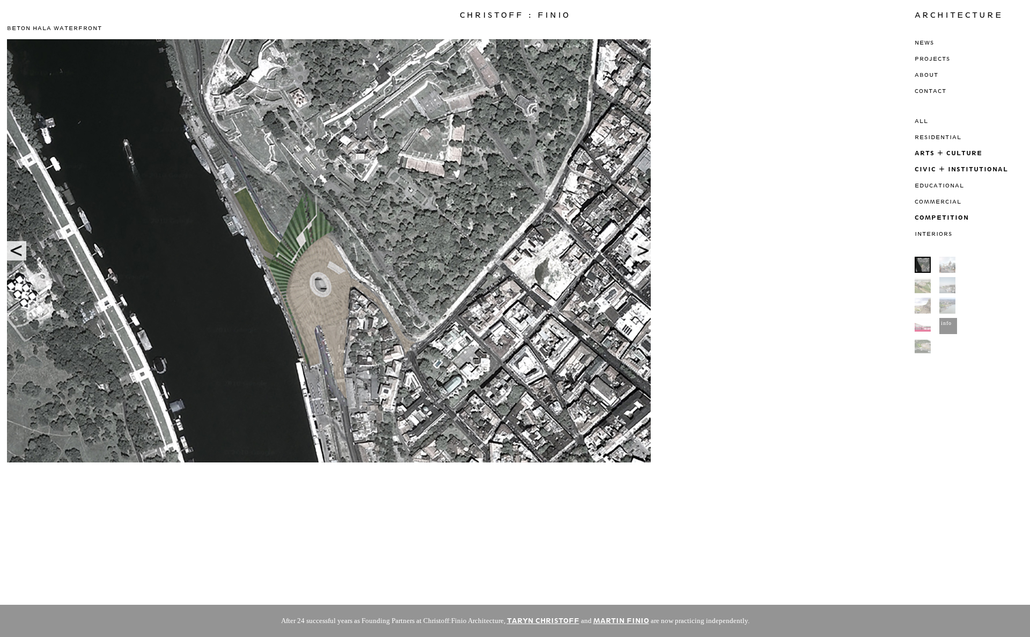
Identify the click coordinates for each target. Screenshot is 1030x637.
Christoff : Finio (515, 15)
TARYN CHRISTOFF (543, 621)
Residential (938, 137)
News (924, 42)
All (921, 121)
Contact (930, 91)
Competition (942, 217)
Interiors (933, 233)
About (926, 74)
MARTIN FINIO (621, 621)
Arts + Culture (948, 152)
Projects (932, 58)
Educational (939, 185)
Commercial (938, 201)
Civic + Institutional (961, 168)
